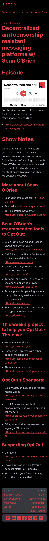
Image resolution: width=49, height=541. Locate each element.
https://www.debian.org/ (19, 262)
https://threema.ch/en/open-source (25, 371)
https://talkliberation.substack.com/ (25, 214)
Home (7, 4)
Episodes (15, 23)
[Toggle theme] (15, 4)
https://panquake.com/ (32, 206)
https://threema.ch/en (17, 346)
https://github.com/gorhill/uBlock (24, 249)
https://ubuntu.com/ (16, 274)
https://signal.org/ (15, 315)
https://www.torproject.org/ (21, 286)
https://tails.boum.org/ (17, 303)
